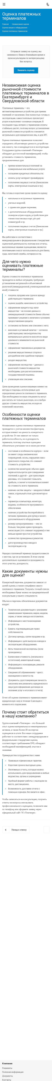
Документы (7, 1076)
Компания (7, 1063)
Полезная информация (12, 1072)
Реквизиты (7, 1068)
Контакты (6, 1080)
